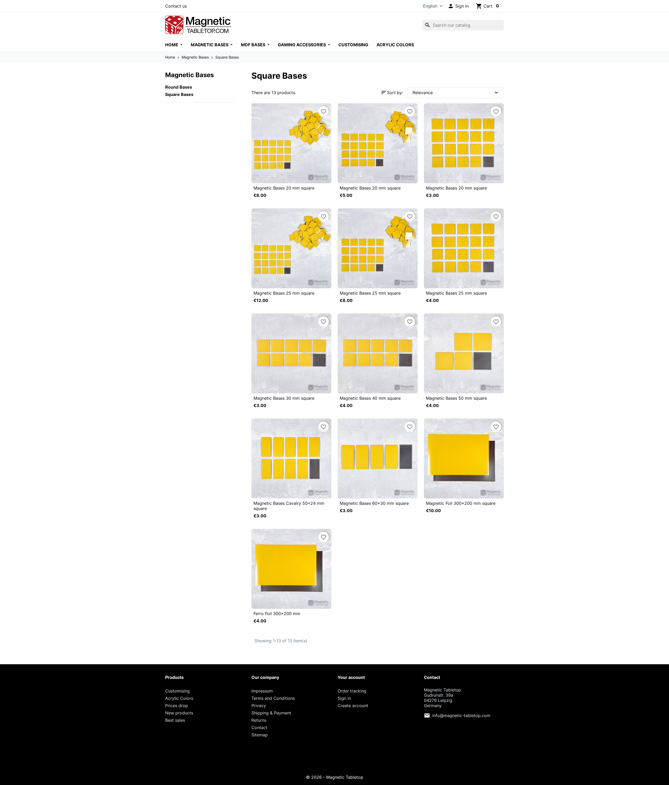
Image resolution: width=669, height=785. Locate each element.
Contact (259, 727)
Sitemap (259, 734)
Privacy (258, 705)
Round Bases (178, 87)
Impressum (262, 691)
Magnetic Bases (210, 44)
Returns (258, 720)
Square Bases (179, 94)
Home (172, 44)
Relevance (456, 92)
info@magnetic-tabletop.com (461, 715)
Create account (353, 705)
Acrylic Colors (395, 44)
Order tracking (352, 691)
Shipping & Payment (271, 712)
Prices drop (176, 705)
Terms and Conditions (273, 698)
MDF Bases (253, 44)
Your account (351, 677)
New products (179, 712)
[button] (458, 6)
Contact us (176, 6)
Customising (353, 44)
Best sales (175, 720)
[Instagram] (334, 759)
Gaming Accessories (302, 44)
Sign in (344, 698)
